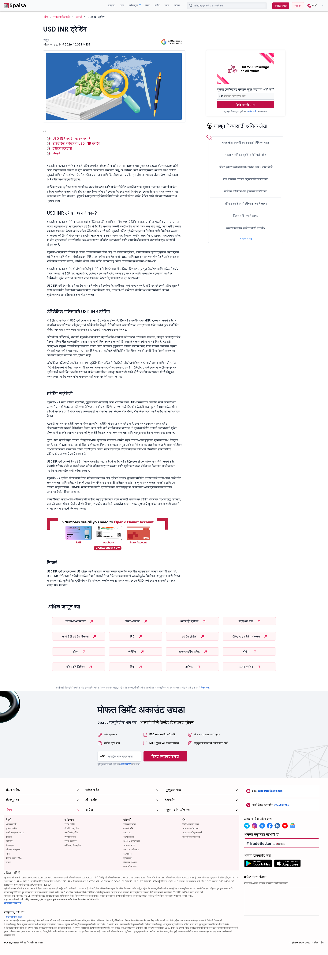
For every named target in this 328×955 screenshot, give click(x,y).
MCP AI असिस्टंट (131, 849)
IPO (132, 636)
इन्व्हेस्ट (111, 5)
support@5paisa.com (270, 790)
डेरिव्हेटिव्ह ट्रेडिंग (72, 828)
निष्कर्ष (56, 153)
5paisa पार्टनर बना (190, 828)
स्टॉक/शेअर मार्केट (75, 621)
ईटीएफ (189, 667)
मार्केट (157, 5)
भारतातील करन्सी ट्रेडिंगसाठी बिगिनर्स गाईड (246, 142)
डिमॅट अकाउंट (133, 621)
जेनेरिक (132, 651)
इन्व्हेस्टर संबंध (11, 828)
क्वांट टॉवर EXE (130, 866)
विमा (132, 667)
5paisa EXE (129, 845)
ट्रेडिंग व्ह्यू (127, 858)
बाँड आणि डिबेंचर (75, 667)
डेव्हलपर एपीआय (130, 862)
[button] (314, 5)
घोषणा (8, 862)
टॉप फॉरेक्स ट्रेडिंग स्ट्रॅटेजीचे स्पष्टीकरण (245, 179)
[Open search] (191, 5)
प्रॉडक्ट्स (134, 5)
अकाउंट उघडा (281, 5)
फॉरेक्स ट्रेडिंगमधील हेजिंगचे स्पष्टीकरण (245, 191)
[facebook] (270, 826)
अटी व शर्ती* (252, 111)
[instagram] (254, 826)
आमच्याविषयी (11, 824)
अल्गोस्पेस (127, 853)
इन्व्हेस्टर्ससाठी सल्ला (14, 916)
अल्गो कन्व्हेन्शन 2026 (15, 832)
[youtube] (285, 826)
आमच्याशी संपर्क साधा (12, 903)
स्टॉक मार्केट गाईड (61, 17)
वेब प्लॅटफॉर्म (128, 828)
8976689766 (281, 805)
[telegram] (247, 826)
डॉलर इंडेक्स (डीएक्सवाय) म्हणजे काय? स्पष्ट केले (246, 167)
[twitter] (262, 826)
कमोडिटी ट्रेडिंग (71, 832)
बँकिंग (246, 651)
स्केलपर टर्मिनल (129, 824)
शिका (167, 5)
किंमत (147, 5)
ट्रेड (122, 5)
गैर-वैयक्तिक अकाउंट (191, 836)
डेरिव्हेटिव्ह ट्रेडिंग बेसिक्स (246, 636)
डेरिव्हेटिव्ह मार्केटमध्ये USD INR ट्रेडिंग (76, 143)
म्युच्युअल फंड (246, 621)
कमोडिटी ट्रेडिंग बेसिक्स (75, 636)
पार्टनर (177, 5)
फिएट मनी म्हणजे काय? (245, 216)
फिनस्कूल (10, 845)
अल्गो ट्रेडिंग (246, 667)
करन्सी (79, 17)
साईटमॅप (9, 841)
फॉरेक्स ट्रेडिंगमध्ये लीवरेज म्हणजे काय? (245, 203)
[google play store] (258, 864)
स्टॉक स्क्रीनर (70, 841)
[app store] (287, 864)
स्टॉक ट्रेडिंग (70, 824)
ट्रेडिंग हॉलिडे (189, 636)
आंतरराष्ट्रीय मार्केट (189, 651)
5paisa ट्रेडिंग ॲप (131, 841)
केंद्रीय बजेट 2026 (13, 858)
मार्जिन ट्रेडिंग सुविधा (73, 845)
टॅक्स (76, 651)
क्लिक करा (205, 687)
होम (46, 17)
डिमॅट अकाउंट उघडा (245, 104)
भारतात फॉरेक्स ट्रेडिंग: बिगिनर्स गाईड (245, 155)
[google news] (292, 826)
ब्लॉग (7, 853)
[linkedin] (277, 826)
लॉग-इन (298, 5)
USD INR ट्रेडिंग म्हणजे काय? (71, 138)
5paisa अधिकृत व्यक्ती (192, 832)
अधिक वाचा (245, 238)
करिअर (9, 836)
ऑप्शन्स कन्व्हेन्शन (13, 849)
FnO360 (127, 832)
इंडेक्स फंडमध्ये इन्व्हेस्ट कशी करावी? (245, 228)
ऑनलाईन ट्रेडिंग (189, 621)
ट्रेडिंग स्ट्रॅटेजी (62, 148)
